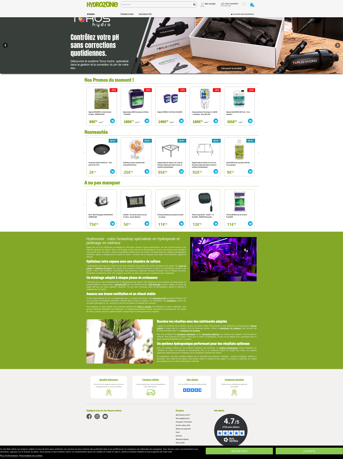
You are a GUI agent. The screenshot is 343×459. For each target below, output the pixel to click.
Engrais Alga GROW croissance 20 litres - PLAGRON (101, 113)
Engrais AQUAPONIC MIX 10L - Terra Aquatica (203, 113)
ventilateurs (171, 301)
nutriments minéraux (210, 334)
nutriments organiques (186, 334)
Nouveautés (96, 132)
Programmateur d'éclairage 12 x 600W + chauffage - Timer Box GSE (170, 113)
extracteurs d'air (159, 298)
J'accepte (309, 451)
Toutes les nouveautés (245, 131)
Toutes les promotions (245, 79)
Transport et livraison (184, 422)
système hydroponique (228, 348)
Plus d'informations (9, 455)
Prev (84, 102)
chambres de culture (103, 268)
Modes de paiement (183, 429)
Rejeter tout (239, 451)
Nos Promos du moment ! (109, 80)
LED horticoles (154, 284)
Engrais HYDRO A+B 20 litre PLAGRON (135, 112)
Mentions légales (182, 439)
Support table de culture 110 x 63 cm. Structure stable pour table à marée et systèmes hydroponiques (169, 164)
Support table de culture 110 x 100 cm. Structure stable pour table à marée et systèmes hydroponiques (135, 164)
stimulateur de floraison (190, 331)
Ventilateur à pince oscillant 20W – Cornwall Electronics (100, 163)
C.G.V (178, 432)
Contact (179, 436)
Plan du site (180, 443)
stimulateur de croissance (230, 328)
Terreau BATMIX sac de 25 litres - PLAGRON (202, 216)
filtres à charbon (145, 307)
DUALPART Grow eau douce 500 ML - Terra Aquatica (204, 163)
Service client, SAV (183, 425)
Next (259, 102)
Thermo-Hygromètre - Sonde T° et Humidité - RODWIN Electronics (168, 216)
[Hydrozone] (102, 4)
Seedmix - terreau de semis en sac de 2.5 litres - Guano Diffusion (100, 216)
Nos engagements (182, 418)
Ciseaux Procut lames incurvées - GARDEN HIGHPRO (237, 216)
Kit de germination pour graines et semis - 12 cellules (136, 216)
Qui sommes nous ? (183, 415)
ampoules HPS (121, 284)
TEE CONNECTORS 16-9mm (235, 162)
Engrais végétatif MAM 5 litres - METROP (236, 113)
